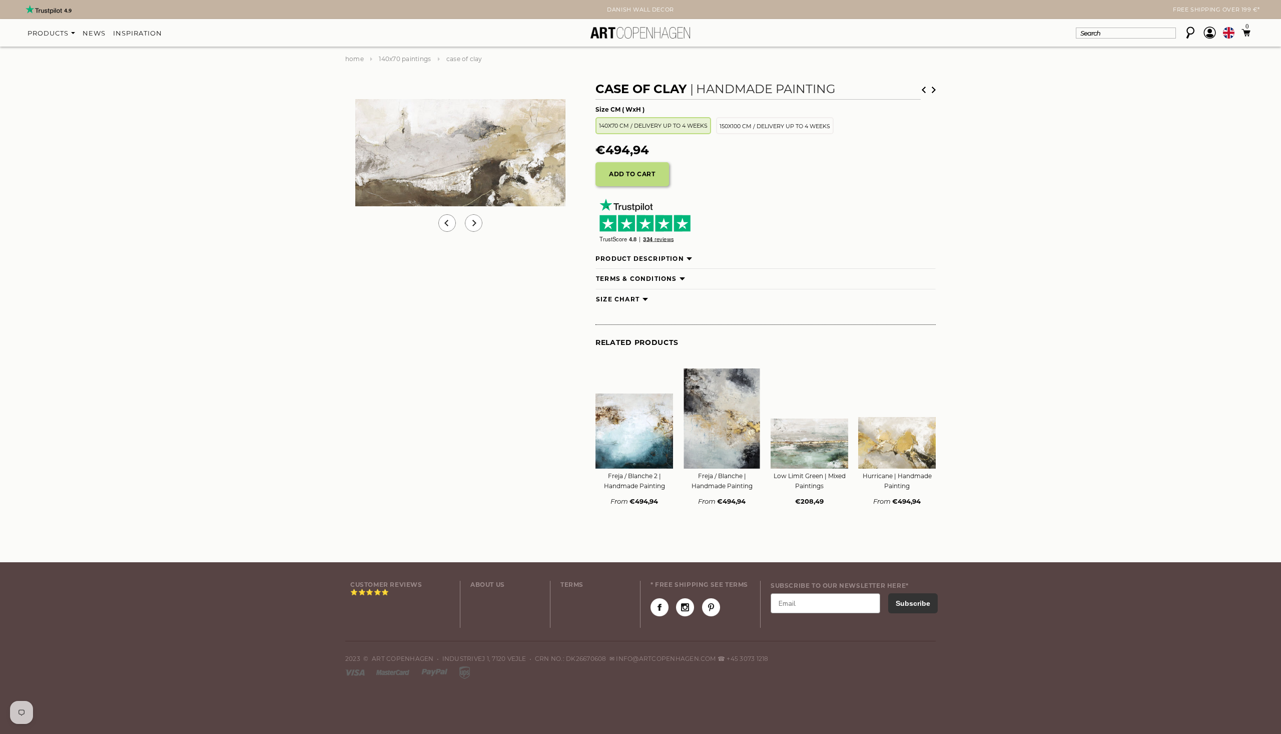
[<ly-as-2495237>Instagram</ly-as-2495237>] (685, 607)
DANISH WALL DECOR (640, 9)
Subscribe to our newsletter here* (840, 585)
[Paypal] (435, 671)
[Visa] (355, 671)
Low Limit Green (810, 481)
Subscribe (913, 603)
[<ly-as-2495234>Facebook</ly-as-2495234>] (660, 607)
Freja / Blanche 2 (634, 481)
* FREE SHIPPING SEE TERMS (699, 584)
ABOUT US (487, 584)
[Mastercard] (393, 671)
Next (351, 11)
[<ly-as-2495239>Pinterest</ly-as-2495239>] (711, 607)
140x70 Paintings (405, 59)
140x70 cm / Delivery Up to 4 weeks (653, 125)
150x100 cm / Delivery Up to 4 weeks (775, 126)
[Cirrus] (464, 671)
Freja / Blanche (722, 481)
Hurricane (897, 481)
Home (354, 59)
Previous (447, 223)
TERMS (571, 584)
